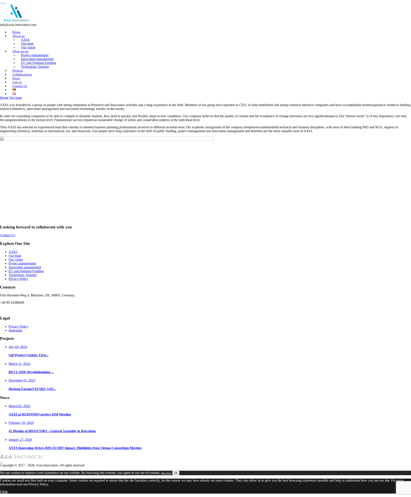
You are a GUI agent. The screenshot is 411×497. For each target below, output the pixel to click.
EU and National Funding (26, 271)
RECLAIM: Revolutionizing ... (31, 372)
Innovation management (25, 267)
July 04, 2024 (18, 347)
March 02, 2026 (19, 406)
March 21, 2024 (19, 363)
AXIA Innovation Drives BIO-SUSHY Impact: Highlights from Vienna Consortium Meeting (75, 448)
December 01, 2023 (22, 380)
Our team (15, 97)
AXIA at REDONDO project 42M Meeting (40, 414)
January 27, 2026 (20, 439)
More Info (166, 473)
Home (4, 97)
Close (4, 491)
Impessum (15, 330)
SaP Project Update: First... (28, 355)
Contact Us (19, 86)
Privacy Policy (18, 279)
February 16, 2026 (21, 423)
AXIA (13, 252)
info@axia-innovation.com (18, 310)
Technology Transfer (35, 66)
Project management (22, 263)
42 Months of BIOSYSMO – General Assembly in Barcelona (52, 431)
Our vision (16, 259)
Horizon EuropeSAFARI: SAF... (32, 389)
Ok (176, 473)
